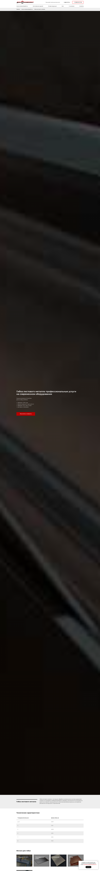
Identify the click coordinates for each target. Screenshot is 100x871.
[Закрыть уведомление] (97, 861)
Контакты (81, 6)
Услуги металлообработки (22, 6)
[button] (25, 414)
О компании (71, 6)
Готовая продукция (52, 6)
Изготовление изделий (38, 6)
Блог (63, 6)
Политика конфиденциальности (90, 864)
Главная (18, 9)
